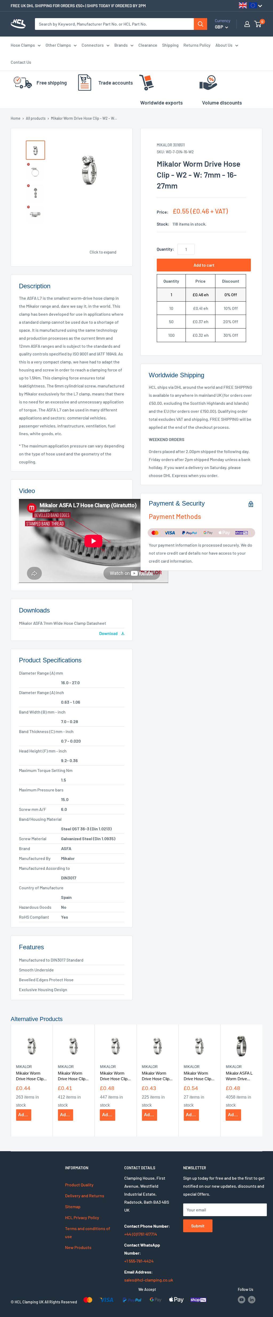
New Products (78, 1247)
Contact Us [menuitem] (21, 62)
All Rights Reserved (61, 1302)
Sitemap (73, 1206)
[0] (258, 24)
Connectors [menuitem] (93, 44)
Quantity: (165, 248)
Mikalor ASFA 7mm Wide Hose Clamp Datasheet (62, 623)
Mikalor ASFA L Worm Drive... (239, 1076)
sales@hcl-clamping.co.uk (148, 1279)
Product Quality (79, 1184)
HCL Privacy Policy (82, 1217)
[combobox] (114, 24)
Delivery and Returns (84, 1195)
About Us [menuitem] (223, 44)
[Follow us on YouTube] (241, 1299)
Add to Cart (24, 1114)
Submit (197, 1225)
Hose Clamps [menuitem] (23, 44)
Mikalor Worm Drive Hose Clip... (31, 1076)
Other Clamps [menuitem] (58, 44)
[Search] (200, 24)
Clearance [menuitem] (147, 44)
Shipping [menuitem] (170, 44)
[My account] (247, 24)
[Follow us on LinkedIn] (251, 1299)
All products (36, 118)
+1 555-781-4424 (139, 1260)
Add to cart (204, 264)
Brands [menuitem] (121, 44)
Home (16, 118)
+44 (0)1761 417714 (140, 1233)
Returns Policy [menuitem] (197, 44)
